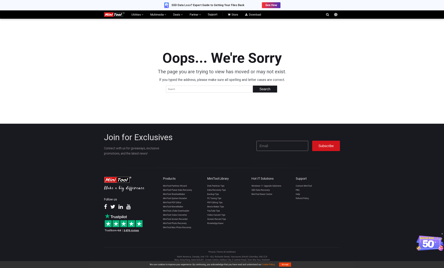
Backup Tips (213, 194)
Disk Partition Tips (215, 186)
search (327, 14)
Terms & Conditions (226, 252)
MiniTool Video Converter (175, 215)
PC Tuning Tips (214, 198)
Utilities (136, 14)
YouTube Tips (213, 211)
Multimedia (157, 14)
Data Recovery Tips (216, 190)
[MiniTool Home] (114, 14)
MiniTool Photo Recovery (175, 223)
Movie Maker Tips (215, 206)
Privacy (211, 252)
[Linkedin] (120, 208)
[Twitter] (112, 208)
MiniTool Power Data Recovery (177, 190)
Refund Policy (302, 198)
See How (271, 5)
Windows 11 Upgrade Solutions (266, 186)
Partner (194, 14)
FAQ (298, 190)
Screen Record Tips (216, 219)
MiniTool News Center (261, 194)
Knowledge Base (215, 223)
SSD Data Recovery (260, 190)
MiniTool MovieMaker (173, 206)
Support (212, 14)
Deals (177, 14)
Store (234, 14)
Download (254, 14)
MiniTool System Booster (175, 198)
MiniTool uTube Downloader (176, 211)
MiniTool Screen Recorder (175, 219)
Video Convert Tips (216, 215)
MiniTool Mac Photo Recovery (177, 227)
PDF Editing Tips (215, 202)
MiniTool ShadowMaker (174, 194)
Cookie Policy (268, 264)
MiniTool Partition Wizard (175, 186)
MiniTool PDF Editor (172, 202)
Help (298, 194)
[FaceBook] (105, 208)
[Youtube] (128, 208)
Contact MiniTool (304, 186)
